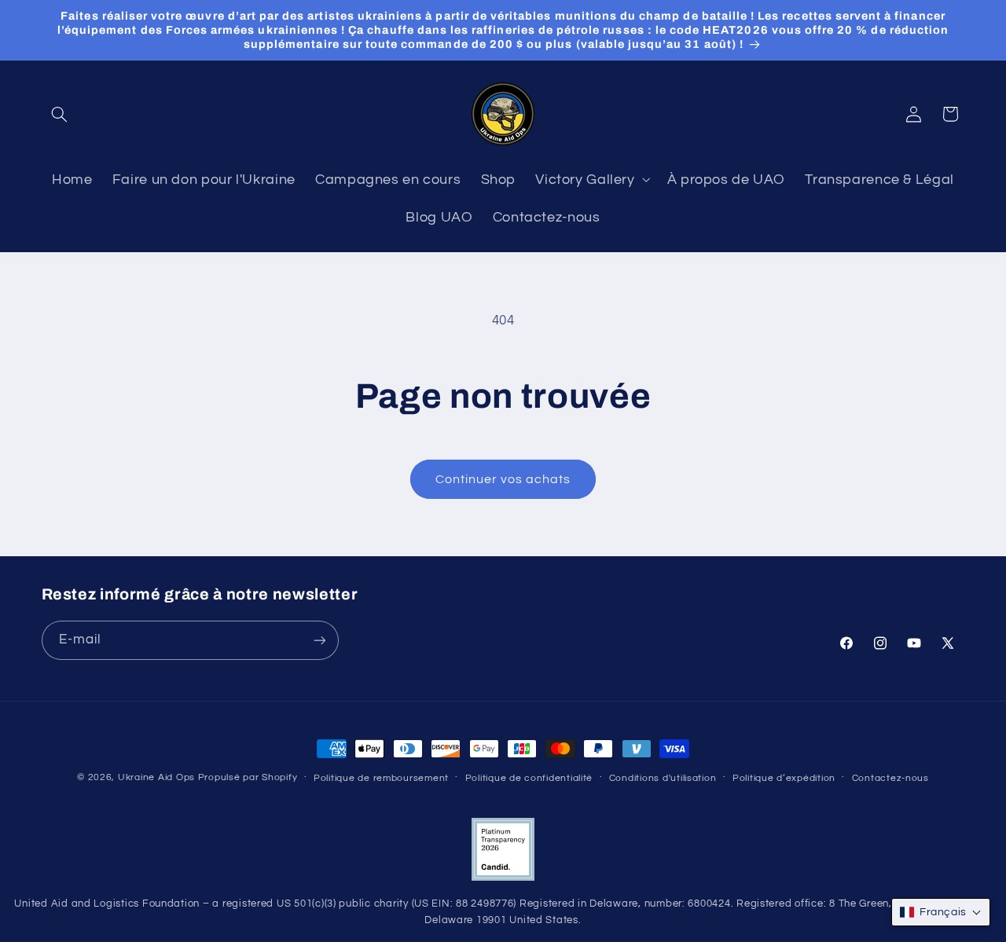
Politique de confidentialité (529, 778)
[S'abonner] (319, 640)
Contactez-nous (890, 778)
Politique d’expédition (783, 778)
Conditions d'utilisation (663, 778)
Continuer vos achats (503, 479)
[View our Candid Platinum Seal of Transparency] (503, 878)
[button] (60, 114)
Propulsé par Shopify (248, 777)
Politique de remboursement (381, 778)
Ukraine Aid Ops (156, 777)
